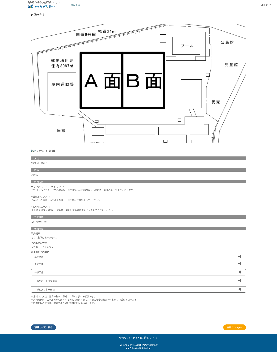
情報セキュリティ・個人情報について (138, 337)
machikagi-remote (41, 6)
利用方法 (38, 181)
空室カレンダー (235, 327)
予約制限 (35, 233)
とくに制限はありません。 (44, 237)
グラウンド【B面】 (46, 150)
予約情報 (38, 228)
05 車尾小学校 (38, 163)
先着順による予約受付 (42, 247)
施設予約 (75, 5)
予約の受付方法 (39, 243)
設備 (36, 170)
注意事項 (38, 217)
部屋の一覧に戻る (43, 327)
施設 (36, 158)
